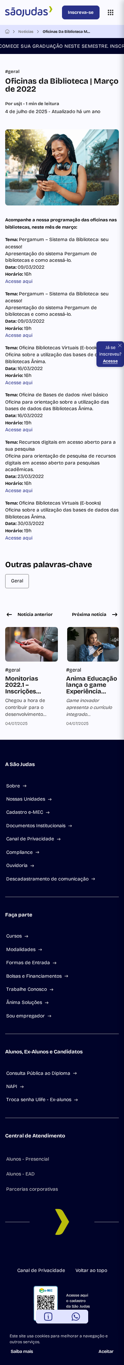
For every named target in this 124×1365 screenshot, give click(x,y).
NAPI (11, 1086)
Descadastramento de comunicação (47, 879)
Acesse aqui (18, 281)
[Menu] (110, 12)
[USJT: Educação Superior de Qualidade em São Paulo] (32, 12)
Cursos (14, 936)
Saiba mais (22, 1351)
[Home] (7, 31)
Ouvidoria (17, 865)
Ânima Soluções (24, 1002)
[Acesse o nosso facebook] (34, 1253)
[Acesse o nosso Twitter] (78, 1253)
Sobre (13, 786)
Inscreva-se (81, 12)
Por (32, 104)
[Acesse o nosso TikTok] (67, 1253)
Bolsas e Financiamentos (34, 976)
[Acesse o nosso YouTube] (89, 1253)
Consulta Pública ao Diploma (38, 1073)
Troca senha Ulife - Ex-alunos (38, 1100)
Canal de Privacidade (30, 839)
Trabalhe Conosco (26, 989)
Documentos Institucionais (35, 826)
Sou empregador (25, 1016)
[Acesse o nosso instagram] (45, 1253)
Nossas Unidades (25, 799)
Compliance (19, 852)
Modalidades (20, 949)
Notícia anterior (35, 614)
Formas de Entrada (28, 963)
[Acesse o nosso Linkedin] (56, 1253)
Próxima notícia (89, 614)
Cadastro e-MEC (24, 812)
